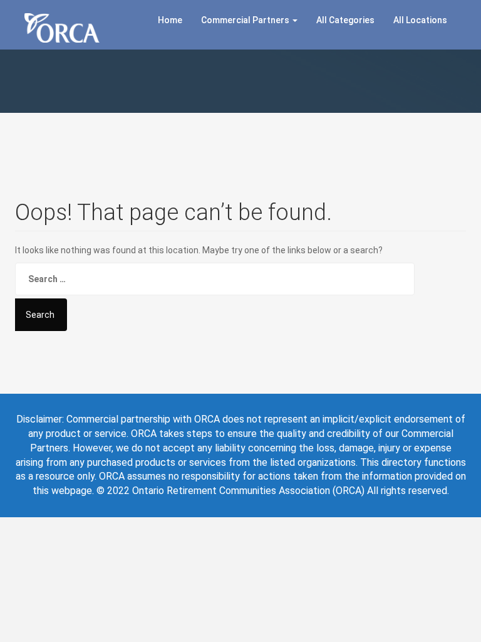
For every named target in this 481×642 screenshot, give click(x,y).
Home (170, 20)
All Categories (345, 20)
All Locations (420, 20)
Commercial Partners (246, 20)
